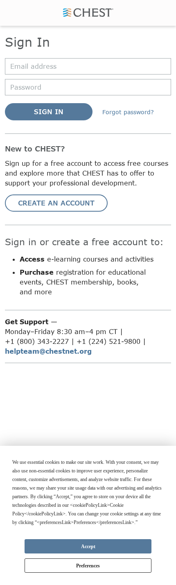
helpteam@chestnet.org (48, 351)
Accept (88, 546)
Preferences (88, 566)
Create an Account (56, 203)
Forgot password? (128, 111)
